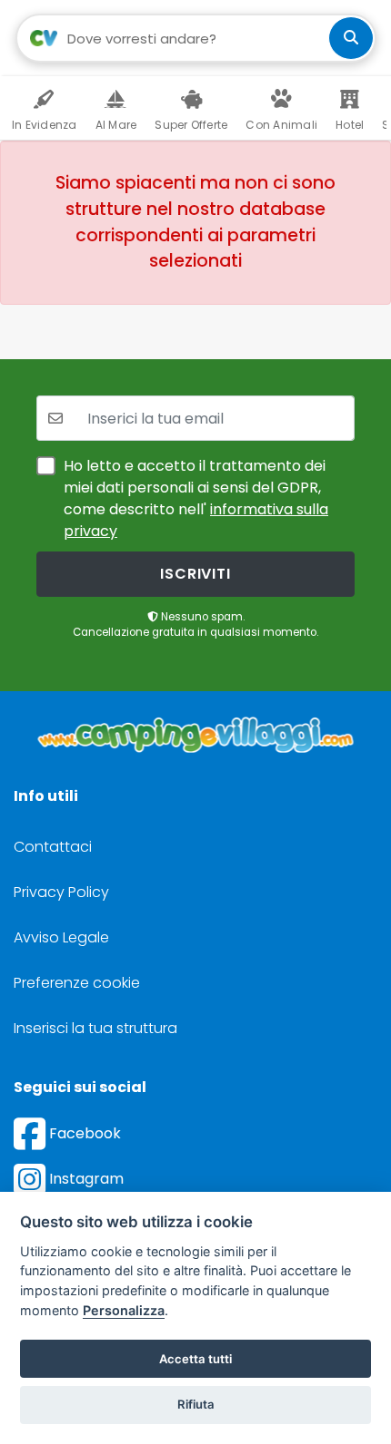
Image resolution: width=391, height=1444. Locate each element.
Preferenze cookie (77, 982)
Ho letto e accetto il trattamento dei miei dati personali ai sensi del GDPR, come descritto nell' (196, 498)
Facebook (83, 1133)
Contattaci (53, 846)
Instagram (84, 1178)
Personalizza (124, 1310)
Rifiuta (196, 1404)
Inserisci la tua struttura (95, 1028)
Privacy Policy (61, 892)
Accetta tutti (195, 1358)
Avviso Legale (61, 937)
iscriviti (195, 573)
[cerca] (351, 38)
